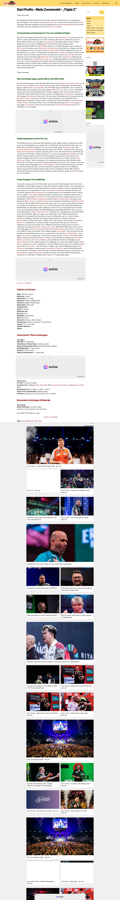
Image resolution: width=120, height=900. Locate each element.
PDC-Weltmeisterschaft (67, 24)
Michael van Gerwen (24, 240)
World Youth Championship (48, 48)
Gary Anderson (30, 105)
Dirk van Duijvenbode (37, 87)
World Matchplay (22, 253)
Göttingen (48, 237)
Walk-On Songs (91, 32)
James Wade (39, 85)
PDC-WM (43, 46)
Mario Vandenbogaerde (46, 164)
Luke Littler (30, 246)
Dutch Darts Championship (26, 152)
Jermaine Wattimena (41, 240)
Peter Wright (71, 154)
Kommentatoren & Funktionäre (95, 30)
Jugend (89, 25)
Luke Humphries (49, 42)
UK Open (72, 55)
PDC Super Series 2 (23, 98)
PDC (36, 421)
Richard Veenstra (22, 242)
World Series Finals (51, 27)
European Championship (38, 199)
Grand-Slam (24, 85)
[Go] (101, 12)
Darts (23, 421)
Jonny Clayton (33, 195)
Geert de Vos (65, 94)
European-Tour (67, 57)
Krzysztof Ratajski (64, 105)
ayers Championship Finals (46, 227)
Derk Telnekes (21, 48)
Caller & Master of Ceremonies (95, 28)
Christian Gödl (63, 52)
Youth (40, 421)
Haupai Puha (33, 229)
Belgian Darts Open (77, 385)
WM (49, 87)
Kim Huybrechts (40, 197)
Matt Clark (45, 57)
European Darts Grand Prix (43, 59)
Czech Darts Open (41, 385)
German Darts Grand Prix (40, 212)
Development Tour (50, 22)
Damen (89, 23)
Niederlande (30, 421)
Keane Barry (67, 147)
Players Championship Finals (70, 83)
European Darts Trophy (60, 385)
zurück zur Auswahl (23, 283)
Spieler (77, 3)
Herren (88, 21)
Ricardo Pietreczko (38, 192)
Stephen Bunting (39, 253)
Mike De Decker (78, 201)
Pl (36, 227)
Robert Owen (38, 205)
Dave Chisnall (70, 102)
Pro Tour (81, 22)
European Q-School (54, 50)
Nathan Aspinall (45, 201)
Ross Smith (73, 171)
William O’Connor (57, 90)
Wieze (36, 244)
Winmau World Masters (70, 233)
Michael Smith (57, 229)
